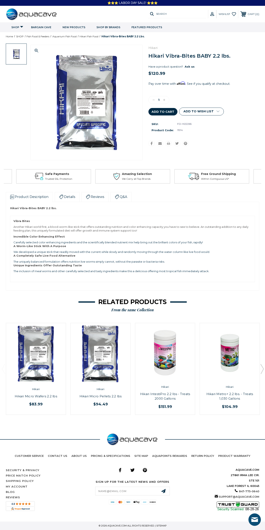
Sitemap (161, 525)
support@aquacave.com (239, 496)
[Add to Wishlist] (40, 379)
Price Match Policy (23, 475)
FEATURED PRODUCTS (146, 27)
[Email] (160, 143)
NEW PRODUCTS (74, 27)
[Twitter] (177, 143)
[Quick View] (31, 379)
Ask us (190, 66)
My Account (17, 486)
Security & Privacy (22, 470)
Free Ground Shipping (218, 174)
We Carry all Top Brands (136, 178)
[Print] (168, 143)
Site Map (141, 455)
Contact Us (57, 455)
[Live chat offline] (254, 519)
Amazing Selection (137, 174)
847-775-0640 (249, 491)
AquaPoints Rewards (169, 455)
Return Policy (202, 455)
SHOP (15, 27)
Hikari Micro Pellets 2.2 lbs (101, 396)
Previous (3, 369)
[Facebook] (151, 143)
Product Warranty (234, 455)
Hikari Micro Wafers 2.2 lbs (36, 396)
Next (262, 369)
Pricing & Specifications (110, 455)
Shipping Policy (20, 481)
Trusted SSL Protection (58, 178)
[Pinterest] (185, 143)
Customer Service (29, 455)
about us (79, 455)
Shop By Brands (108, 27)
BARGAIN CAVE (41, 27)
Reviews (13, 497)
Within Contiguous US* (215, 178)
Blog (10, 492)
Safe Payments (57, 174)
